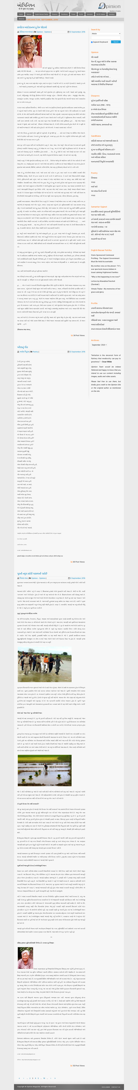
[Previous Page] (23, 1078)
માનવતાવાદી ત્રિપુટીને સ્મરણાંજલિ (102, 161)
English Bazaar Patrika (41, 14)
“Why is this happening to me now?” (106, 276)
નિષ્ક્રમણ (94, 177)
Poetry (73, 14)
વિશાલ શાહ (24, 578)
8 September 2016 (77, 578)
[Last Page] (55, 1078)
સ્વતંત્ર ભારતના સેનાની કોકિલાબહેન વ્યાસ (105, 329)
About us (21, 19)
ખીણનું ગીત (22, 347)
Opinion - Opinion (43, 31)
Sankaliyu (112, 14)
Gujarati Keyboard (100, 42)
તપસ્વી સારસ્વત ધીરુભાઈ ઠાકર (102, 308)
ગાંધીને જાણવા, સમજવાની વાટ (101, 124)
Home (21, 14)
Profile (81, 14)
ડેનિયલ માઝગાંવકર (26, 31)
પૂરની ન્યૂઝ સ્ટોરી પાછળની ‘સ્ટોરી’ (32, 573)
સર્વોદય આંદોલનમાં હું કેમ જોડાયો (32, 27)
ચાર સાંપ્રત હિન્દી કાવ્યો (99, 191)
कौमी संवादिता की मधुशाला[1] (101, 145)
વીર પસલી (94, 57)
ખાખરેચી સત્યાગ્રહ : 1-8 (99, 226)
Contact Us (115, 1087)
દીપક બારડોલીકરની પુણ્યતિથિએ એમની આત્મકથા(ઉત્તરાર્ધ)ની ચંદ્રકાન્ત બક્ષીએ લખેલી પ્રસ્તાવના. (104, 117)
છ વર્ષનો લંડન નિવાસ (98, 109)
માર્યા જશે (94, 186)
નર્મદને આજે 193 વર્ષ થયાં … (101, 76)
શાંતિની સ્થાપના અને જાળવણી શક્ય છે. (104, 140)
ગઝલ (93, 182)
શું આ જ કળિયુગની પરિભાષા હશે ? (103, 149)
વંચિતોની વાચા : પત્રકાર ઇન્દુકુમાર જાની (104, 320)
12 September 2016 (77, 31)
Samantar (90, 14)
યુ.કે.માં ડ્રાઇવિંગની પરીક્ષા (99, 100)
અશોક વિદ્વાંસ (24, 351)
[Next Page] (51, 1078)
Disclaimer (106, 1087)
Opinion (29, 14)
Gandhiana (64, 14)
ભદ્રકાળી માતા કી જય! (98, 238)
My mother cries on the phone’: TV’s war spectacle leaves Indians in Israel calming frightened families (105, 269)
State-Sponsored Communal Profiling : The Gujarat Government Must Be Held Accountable (105, 258)
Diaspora (54, 14)
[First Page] (19, 1078)
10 (44, 1078)
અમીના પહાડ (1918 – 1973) (101, 105)
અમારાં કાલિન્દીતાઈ (97, 324)
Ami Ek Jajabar (100, 14)
